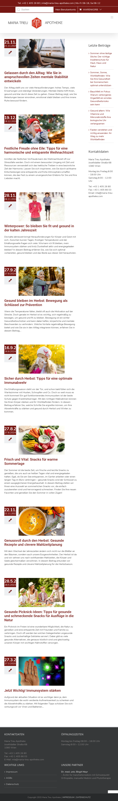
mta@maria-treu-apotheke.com (58, 3)
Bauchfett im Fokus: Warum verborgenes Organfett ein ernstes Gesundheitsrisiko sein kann (101, 98)
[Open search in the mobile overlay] (34, 10)
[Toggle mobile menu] (112, 17)
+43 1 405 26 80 (31, 3)
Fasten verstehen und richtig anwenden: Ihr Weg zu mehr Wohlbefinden (101, 134)
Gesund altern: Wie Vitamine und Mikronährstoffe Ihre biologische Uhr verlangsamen (100, 117)
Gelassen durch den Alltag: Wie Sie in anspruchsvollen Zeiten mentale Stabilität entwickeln (36, 77)
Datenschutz (12, 784)
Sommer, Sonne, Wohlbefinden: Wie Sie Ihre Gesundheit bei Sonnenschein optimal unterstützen (100, 79)
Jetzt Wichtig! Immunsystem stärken (32, 691)
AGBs (9, 778)
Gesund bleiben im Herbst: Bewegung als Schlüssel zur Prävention (35, 303)
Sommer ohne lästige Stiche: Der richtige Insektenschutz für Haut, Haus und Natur (101, 60)
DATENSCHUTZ (83, 797)
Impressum (12, 771)
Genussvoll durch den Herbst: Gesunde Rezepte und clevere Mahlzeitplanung (34, 543)
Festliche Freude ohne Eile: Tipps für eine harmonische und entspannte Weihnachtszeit (39, 150)
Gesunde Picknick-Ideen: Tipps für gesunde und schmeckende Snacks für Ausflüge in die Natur (39, 616)
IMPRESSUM (68, 797)
